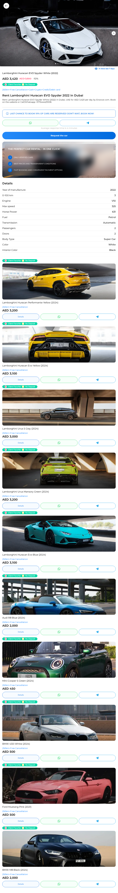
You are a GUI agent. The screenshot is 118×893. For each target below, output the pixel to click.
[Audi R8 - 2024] (59, 597)
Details (21, 317)
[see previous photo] (111, 281)
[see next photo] (7, 281)
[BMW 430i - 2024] (59, 723)
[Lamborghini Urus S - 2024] (59, 408)
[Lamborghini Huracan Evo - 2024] (59, 345)
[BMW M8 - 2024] (59, 849)
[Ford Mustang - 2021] (59, 786)
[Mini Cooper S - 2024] (59, 660)
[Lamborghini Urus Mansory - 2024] (59, 471)
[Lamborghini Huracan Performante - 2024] (59, 281)
